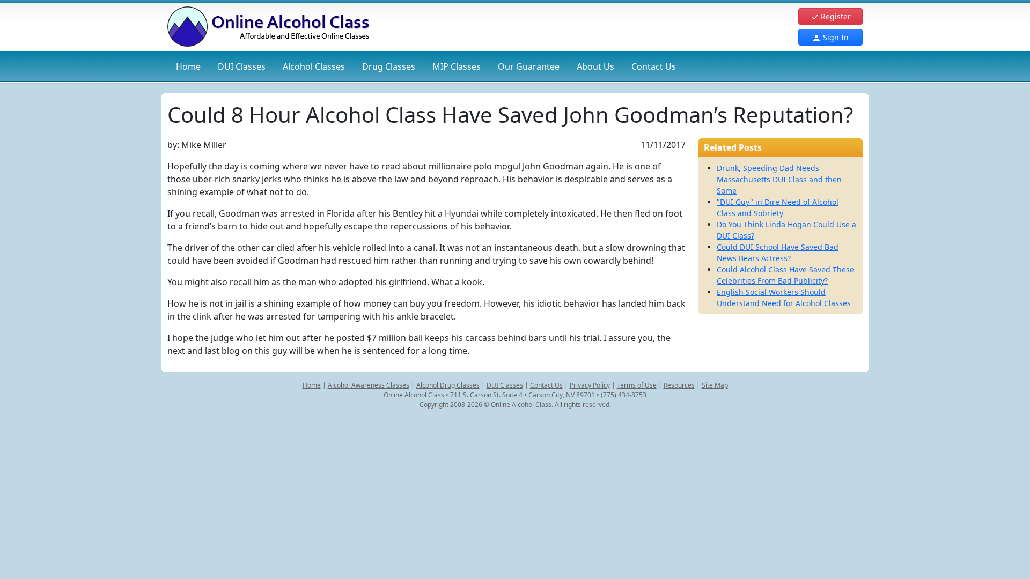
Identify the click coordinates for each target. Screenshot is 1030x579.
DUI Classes (505, 385)
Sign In (835, 37)
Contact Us (653, 66)
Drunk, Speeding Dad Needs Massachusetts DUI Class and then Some (779, 179)
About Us (595, 66)
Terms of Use (637, 385)
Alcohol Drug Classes (448, 385)
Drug (388, 66)
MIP (456, 66)
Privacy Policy (590, 385)
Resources (679, 385)
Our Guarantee (529, 66)
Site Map (715, 385)
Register (835, 16)
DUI (242, 66)
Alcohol (314, 66)
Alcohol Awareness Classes (368, 385)
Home (188, 66)
